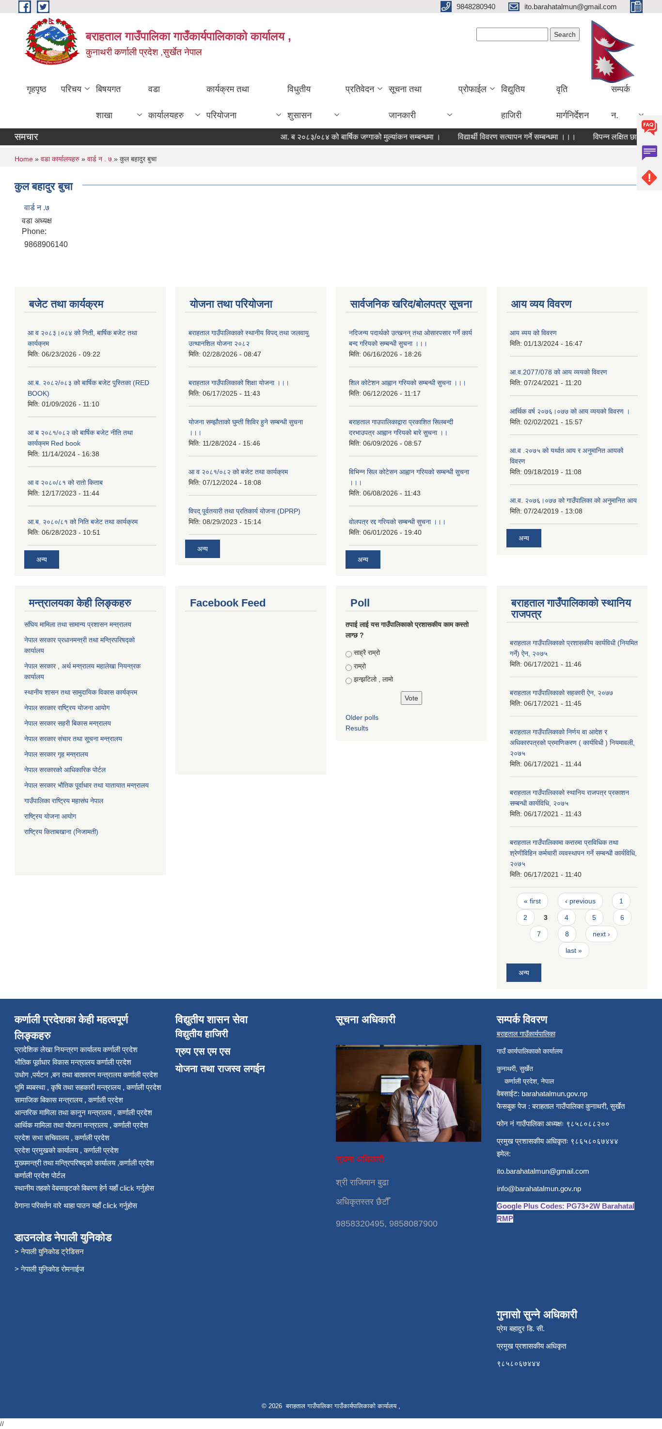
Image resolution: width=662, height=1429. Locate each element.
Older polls (362, 717)
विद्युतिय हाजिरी (513, 102)
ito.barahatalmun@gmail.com (543, 1171)
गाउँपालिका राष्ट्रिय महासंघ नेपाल (63, 801)
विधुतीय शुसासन (299, 102)
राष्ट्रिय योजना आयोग (50, 816)
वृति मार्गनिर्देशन (572, 102)
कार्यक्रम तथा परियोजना (227, 102)
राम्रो (360, 666)
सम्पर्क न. (620, 102)
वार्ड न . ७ (99, 159)
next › (601, 934)
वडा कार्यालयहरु (166, 102)
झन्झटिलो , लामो (373, 679)
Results (357, 728)
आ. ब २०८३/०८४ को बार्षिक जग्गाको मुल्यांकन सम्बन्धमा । (348, 137)
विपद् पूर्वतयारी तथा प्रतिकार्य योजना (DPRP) (244, 511)
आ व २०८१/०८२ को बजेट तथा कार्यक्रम (238, 472)
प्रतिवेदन (360, 89)
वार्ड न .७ (36, 207)
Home (24, 159)
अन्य (41, 559)
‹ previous (580, 901)
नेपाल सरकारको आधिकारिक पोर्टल (65, 770)
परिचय (71, 89)
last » (574, 950)
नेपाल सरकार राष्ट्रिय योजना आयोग (67, 708)
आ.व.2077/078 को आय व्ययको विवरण (558, 372)
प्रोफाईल (472, 89)
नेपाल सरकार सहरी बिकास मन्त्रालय (68, 723)
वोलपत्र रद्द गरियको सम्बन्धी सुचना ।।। (397, 522)
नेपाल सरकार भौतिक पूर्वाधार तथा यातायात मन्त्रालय (86, 785)
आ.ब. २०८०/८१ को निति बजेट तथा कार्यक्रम (83, 522)
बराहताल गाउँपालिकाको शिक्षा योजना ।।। (239, 383)
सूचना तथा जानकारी (405, 102)
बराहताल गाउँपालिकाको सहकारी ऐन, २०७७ (561, 693)
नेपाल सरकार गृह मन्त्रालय (57, 754)
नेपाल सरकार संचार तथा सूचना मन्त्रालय (74, 739)
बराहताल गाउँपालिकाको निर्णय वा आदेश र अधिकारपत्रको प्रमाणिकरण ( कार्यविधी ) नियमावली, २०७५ (572, 742)
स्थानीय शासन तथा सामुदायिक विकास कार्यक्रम (81, 692)
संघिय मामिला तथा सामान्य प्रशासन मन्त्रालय (78, 624)
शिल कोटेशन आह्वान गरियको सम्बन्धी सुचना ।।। (407, 383)
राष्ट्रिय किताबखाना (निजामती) (61, 832)
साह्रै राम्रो (367, 652)
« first (532, 901)
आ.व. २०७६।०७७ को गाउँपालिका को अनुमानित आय (573, 500)
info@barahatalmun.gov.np (539, 1188)
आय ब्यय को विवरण (533, 333)
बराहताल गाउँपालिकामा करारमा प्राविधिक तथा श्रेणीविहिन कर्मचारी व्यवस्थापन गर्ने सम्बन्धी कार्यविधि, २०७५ (573, 853)
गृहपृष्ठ (37, 89)
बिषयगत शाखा (108, 102)
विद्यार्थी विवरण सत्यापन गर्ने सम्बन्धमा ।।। (504, 137)
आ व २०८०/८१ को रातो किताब (65, 482)
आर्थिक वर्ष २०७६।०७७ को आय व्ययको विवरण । (570, 411)
